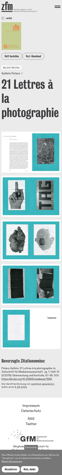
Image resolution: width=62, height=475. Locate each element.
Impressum (31, 406)
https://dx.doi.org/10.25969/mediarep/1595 (27, 379)
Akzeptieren (11, 469)
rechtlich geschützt (42, 384)
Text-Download (33, 56)
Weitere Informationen (12, 461)
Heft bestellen (12, 56)
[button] (31, 152)
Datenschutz (31, 411)
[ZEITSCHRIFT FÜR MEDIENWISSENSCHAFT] (19, 7)
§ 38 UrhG (21, 387)
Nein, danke (30, 469)
